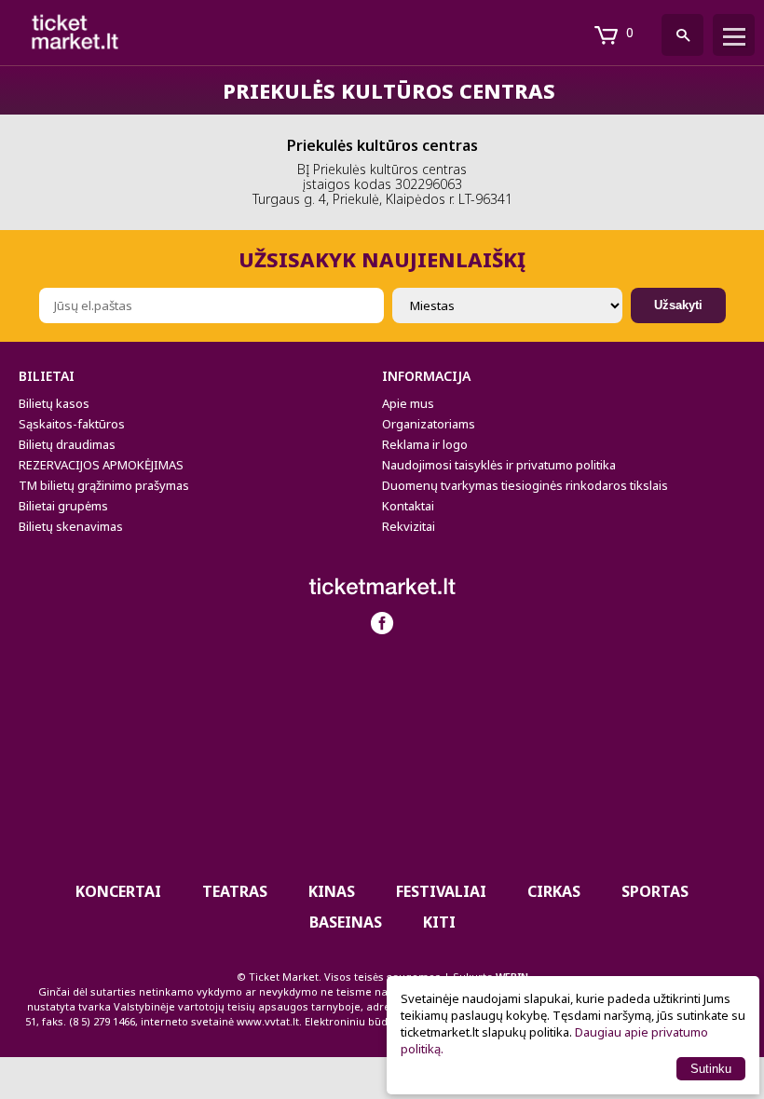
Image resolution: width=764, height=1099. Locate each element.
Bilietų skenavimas (71, 526)
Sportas (655, 891)
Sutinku (710, 1069)
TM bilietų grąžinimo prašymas (104, 485)
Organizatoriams (428, 423)
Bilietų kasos (54, 403)
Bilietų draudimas (67, 444)
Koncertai (118, 891)
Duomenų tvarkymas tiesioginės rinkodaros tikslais (525, 485)
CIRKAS (553, 891)
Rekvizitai (408, 526)
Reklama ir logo (425, 444)
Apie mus (408, 403)
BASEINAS (345, 922)
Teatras (234, 891)
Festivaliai (441, 891)
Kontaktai (408, 505)
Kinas (331, 891)
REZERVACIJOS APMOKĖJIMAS (101, 464)
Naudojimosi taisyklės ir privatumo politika (499, 464)
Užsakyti (678, 305)
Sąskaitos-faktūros (72, 423)
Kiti (439, 922)
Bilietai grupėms (63, 505)
